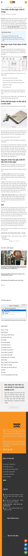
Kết (3, 40)
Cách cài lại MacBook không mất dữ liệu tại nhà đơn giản (13, 320)
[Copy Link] (18, 241)
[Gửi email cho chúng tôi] (6, 449)
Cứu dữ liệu (4, 340)
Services (3, 369)
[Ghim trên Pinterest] (14, 241)
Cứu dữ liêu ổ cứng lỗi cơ (7, 349)
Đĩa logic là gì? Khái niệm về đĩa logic (10, 36)
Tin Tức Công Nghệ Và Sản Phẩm (9, 374)
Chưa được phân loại (6, 337)
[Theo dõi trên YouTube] (11, 449)
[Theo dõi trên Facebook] (4, 449)
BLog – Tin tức (4, 330)
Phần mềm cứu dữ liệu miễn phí (9, 367)
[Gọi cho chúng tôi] (9, 449)
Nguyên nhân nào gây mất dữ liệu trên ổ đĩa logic (13, 39)
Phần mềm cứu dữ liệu (6, 365)
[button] (2, 2)
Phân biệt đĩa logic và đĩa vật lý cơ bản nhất (12, 37)
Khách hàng (4, 360)
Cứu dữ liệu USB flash (8, 474)
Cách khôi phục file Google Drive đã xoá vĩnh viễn (12, 280)
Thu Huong (14, 14)
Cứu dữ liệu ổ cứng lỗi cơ (9, 464)
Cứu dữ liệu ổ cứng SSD (7, 352)
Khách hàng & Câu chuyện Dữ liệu (9, 362)
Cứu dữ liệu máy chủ (6, 347)
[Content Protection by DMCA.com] (6, 480)
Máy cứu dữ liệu (7, 476)
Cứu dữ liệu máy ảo (6, 344)
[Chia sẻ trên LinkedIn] (16, 241)
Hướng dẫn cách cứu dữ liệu (8, 357)
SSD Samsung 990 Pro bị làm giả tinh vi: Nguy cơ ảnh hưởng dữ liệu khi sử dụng (13, 274)
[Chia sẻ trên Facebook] (11, 241)
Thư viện (3, 372)
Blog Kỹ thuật (4, 332)
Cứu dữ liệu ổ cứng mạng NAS (10, 469)
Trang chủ (9, 7)
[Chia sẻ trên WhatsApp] (9, 241)
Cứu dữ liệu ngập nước (6, 300)
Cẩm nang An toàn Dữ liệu (7, 335)
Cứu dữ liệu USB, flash (6, 355)
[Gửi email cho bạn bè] (13, 241)
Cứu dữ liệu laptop (5, 342)
